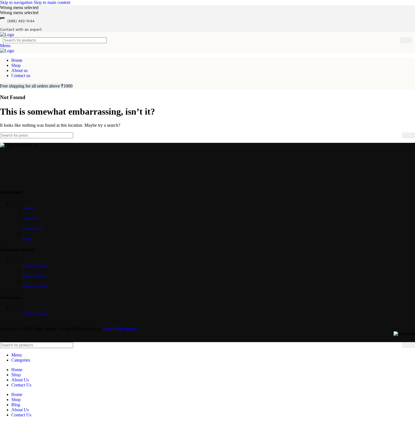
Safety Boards (35, 313)
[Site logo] (7, 34)
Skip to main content (52, 2)
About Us (31, 218)
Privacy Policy (36, 265)
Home (28, 208)
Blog (27, 238)
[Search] (406, 40)
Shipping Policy (37, 286)
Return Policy (35, 276)
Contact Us (33, 228)
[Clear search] (396, 40)
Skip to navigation (17, 2)
